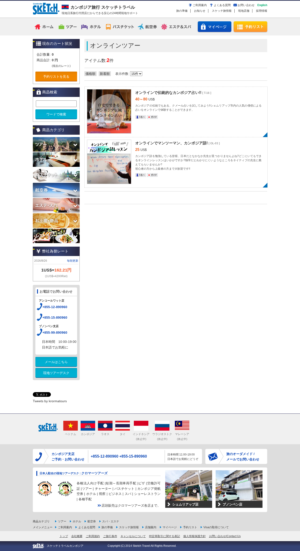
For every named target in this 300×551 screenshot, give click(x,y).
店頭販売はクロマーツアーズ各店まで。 (131, 505)
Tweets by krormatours (50, 401)
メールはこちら (56, 362)
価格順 (90, 74)
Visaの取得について (216, 527)
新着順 (105, 74)
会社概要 (76, 536)
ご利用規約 (93, 536)
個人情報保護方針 (194, 536)
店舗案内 (150, 527)
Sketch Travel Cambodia (46, 9)
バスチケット (119, 26)
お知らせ (199, 10)
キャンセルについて (133, 536)
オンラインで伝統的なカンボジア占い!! (168, 93)
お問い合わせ (246, 5)
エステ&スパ (176, 26)
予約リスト (250, 26)
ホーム (44, 26)
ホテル (91, 26)
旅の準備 (182, 10)
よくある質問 (222, 5)
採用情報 (261, 10)
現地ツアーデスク (56, 373)
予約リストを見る (56, 76)
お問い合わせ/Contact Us (225, 536)
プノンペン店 (232, 504)
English (262, 5)
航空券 (148, 26)
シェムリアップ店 (185, 504)
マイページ (214, 26)
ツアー (68, 26)
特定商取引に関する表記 (164, 536)
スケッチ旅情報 (222, 10)
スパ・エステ (110, 521)
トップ (64, 536)
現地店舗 (243, 10)
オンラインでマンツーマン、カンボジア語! (172, 143)
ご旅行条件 (110, 536)
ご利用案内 (200, 5)
